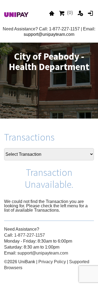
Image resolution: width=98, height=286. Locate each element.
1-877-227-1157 (29, 235)
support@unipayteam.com (49, 34)
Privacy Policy (52, 261)
